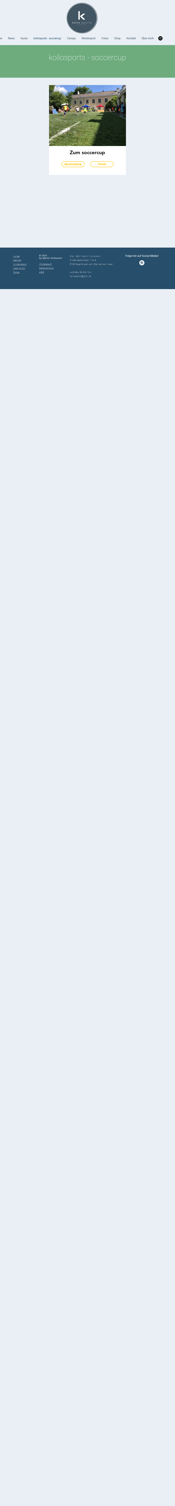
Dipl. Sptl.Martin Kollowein (85, 256)
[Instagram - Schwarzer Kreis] (160, 38)
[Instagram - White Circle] (141, 262)
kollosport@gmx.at (80, 276)
